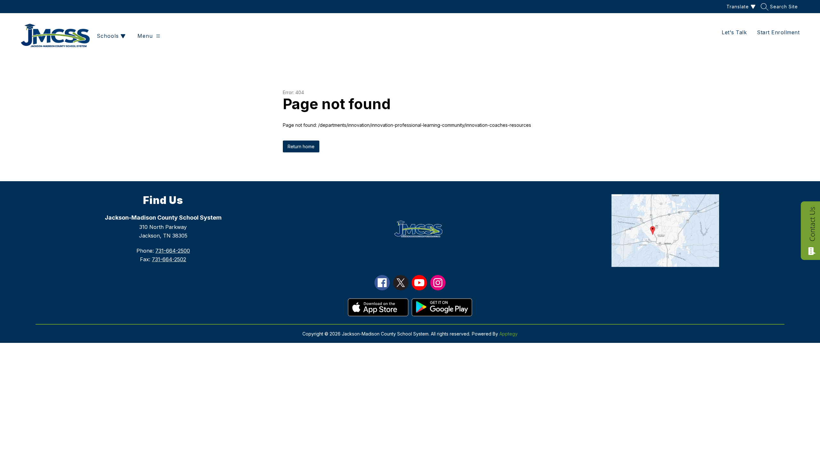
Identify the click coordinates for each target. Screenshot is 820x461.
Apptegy (508, 333)
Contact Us (812, 224)
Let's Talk (734, 32)
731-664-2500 (172, 250)
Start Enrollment (778, 32)
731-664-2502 (169, 259)
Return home (301, 146)
